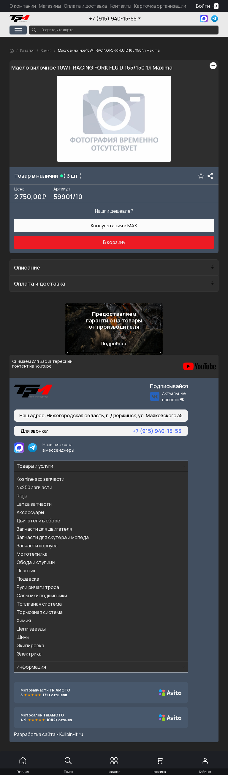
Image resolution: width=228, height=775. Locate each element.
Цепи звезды (31, 629)
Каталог (27, 50)
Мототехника (32, 554)
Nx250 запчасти (34, 487)
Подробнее (114, 343)
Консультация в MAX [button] (114, 225)
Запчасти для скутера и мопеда (53, 537)
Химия (46, 50)
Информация (31, 667)
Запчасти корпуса (37, 545)
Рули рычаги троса (38, 587)
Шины (23, 637)
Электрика (29, 653)
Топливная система (39, 604)
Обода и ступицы (36, 562)
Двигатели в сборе (38, 520)
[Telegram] (214, 18)
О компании (23, 6)
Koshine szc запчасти (40, 479)
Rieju (22, 495)
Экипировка (30, 645)
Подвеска (28, 579)
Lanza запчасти (34, 504)
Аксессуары (30, 512)
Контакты (120, 6)
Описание (27, 267)
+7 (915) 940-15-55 (113, 18)
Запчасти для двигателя (44, 529)
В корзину (114, 242)
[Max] (204, 18)
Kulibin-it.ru (71, 734)
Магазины (50, 6)
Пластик (26, 570)
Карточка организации (160, 6)
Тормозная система (40, 612)
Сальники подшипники (42, 595)
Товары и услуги (35, 466)
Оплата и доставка (85, 6)
